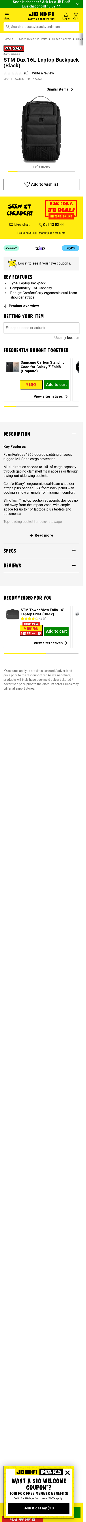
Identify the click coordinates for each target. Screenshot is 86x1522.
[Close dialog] (67, 1472)
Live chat (29, 6)
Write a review (43, 73)
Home (7, 39)
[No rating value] (14, 73)
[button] (14, 16)
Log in (23, 263)
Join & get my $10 (39, 1508)
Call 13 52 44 (53, 225)
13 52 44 (53, 6)
